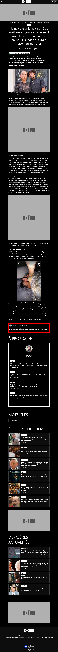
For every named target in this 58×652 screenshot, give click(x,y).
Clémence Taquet (17, 325)
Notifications (44, 637)
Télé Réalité (24, 22)
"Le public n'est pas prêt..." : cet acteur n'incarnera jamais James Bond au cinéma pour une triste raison (34, 439)
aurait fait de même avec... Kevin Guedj (32, 104)
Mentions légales (31, 635)
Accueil (9, 22)
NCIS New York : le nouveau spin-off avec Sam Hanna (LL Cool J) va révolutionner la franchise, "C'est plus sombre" (34, 577)
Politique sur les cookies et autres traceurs (44, 635)
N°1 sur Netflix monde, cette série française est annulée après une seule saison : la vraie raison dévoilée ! (34, 488)
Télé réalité (14, 421)
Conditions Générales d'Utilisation (11, 635)
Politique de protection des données (11, 637)
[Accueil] (26, 1)
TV (20, 22)
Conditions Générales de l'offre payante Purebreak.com (30, 637)
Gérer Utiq (50, 637)
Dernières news (15, 22)
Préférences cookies (29, 640)
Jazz (38, 98)
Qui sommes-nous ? (23, 635)
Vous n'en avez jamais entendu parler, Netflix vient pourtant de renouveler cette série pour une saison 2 (34, 476)
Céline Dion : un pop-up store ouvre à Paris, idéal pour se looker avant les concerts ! (34, 589)
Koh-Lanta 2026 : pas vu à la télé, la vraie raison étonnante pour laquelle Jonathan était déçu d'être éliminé (34, 501)
